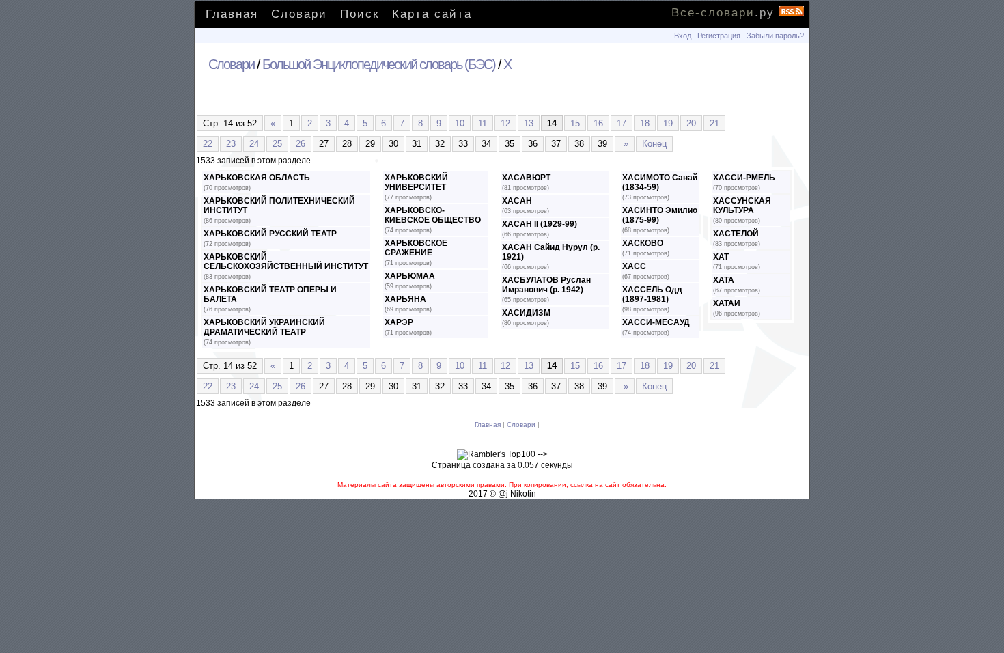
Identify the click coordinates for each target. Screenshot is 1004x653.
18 (645, 123)
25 (277, 144)
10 (459, 123)
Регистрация (718, 35)
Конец (654, 144)
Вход (682, 35)
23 (231, 144)
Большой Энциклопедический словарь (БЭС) (378, 64)
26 (300, 144)
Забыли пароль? (775, 35)
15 (575, 123)
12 (505, 123)
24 (254, 144)
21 (714, 123)
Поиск (359, 14)
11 (482, 123)
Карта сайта (432, 14)
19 (668, 123)
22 (207, 144)
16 (598, 123)
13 (528, 123)
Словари (299, 14)
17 (621, 123)
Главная (232, 14)
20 (691, 123)
